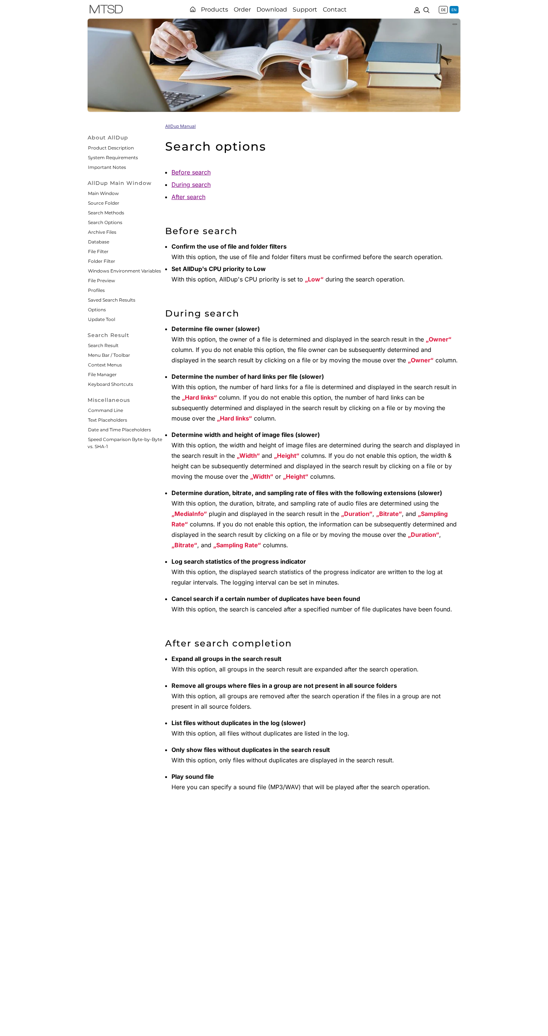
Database (98, 242)
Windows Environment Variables (124, 271)
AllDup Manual (180, 126)
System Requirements (113, 157)
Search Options (105, 222)
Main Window (103, 193)
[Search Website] (426, 9)
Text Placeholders (107, 420)
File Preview (101, 280)
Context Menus (105, 365)
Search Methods (106, 212)
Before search (191, 172)
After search (188, 197)
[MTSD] (106, 10)
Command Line (105, 410)
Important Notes (107, 167)
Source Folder (103, 203)
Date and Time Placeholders (119, 429)
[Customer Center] (417, 9)
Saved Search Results (111, 300)
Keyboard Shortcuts (110, 384)
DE (443, 9)
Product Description (111, 148)
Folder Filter (101, 261)
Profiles (96, 290)
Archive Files (102, 232)
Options (97, 309)
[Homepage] (192, 9)
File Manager (102, 374)
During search (191, 184)
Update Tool (101, 319)
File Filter (98, 251)
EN (454, 9)
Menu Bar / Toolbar (109, 355)
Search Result (103, 345)
